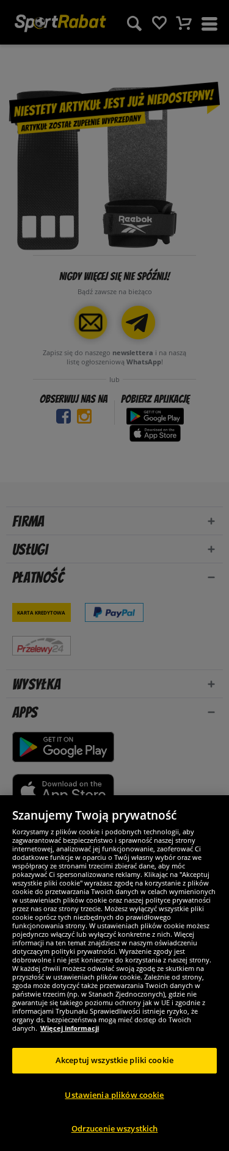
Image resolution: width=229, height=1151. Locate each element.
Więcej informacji (69, 1028)
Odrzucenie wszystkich (114, 1128)
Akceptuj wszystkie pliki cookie (114, 1060)
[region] (114, 973)
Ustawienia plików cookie (114, 1094)
